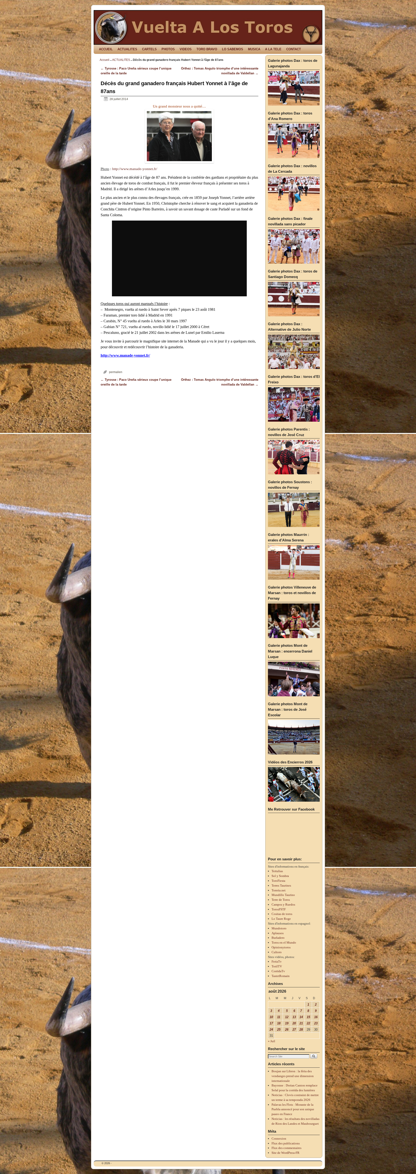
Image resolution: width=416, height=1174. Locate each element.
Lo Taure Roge (281, 918)
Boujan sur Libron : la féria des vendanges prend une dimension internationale (293, 1076)
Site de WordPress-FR (285, 1153)
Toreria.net (279, 890)
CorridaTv (278, 971)
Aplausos (278, 933)
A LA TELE (273, 49)
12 (286, 1017)
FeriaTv (277, 961)
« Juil (271, 1041)
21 (301, 1023)
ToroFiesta (278, 880)
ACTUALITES (127, 49)
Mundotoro (279, 928)
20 (294, 1023)
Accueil (104, 60)
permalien (115, 372)
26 (286, 1029)
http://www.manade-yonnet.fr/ (134, 169)
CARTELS (149, 49)
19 (286, 1023)
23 (316, 1023)
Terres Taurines (281, 885)
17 (271, 1023)
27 (294, 1029)
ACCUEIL (106, 49)
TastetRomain (281, 976)
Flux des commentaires (286, 1148)
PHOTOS (168, 49)
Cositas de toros (282, 914)
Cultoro (277, 952)
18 (278, 1023)
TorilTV (277, 966)
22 (308, 1023)
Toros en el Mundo (284, 942)
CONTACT (293, 49)
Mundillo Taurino (283, 895)
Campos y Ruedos (283, 904)
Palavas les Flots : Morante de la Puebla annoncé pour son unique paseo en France (293, 1109)
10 (271, 1017)
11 (278, 1017)
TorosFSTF (279, 909)
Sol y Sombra (280, 876)
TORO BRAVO (206, 49)
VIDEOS (186, 49)
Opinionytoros (281, 947)
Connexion (279, 1138)
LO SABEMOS (232, 49)
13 (294, 1017)
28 (301, 1029)
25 (278, 1029)
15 (308, 1017)
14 (301, 1017)
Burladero (278, 937)
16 (316, 1017)
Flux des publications (286, 1143)
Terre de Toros (281, 899)
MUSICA (254, 49)
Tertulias (277, 871)
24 (271, 1029)
